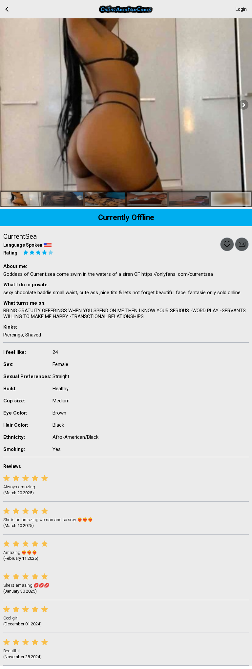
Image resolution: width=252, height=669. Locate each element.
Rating (10, 252)
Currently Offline (126, 217)
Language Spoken (22, 245)
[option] (21, 199)
